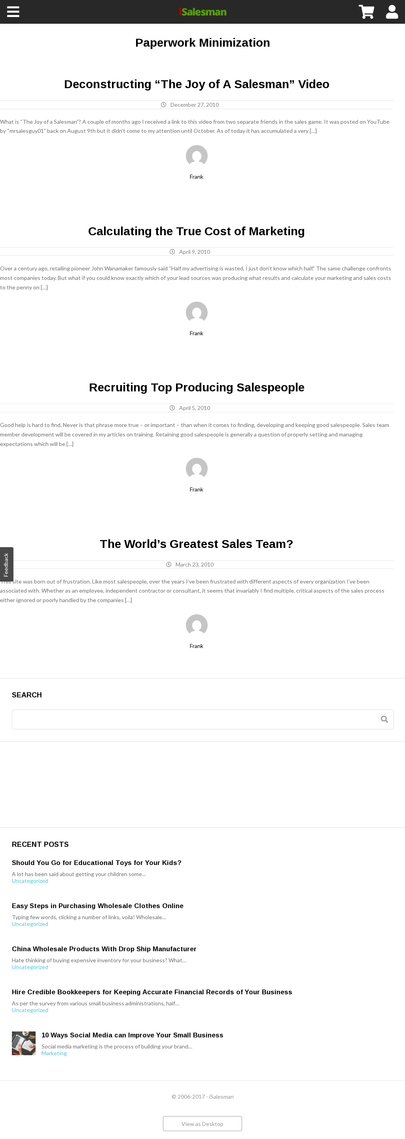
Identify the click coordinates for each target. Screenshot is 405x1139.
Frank (196, 176)
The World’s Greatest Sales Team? (196, 543)
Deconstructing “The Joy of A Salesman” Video (196, 84)
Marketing (54, 1053)
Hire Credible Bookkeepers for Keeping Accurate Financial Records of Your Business (152, 992)
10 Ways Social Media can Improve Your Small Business (132, 1035)
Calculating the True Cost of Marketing (196, 231)
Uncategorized (30, 881)
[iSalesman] (202, 12)
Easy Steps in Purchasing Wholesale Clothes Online (98, 906)
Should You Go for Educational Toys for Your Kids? (97, 863)
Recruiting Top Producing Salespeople (197, 387)
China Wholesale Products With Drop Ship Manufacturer (104, 949)
